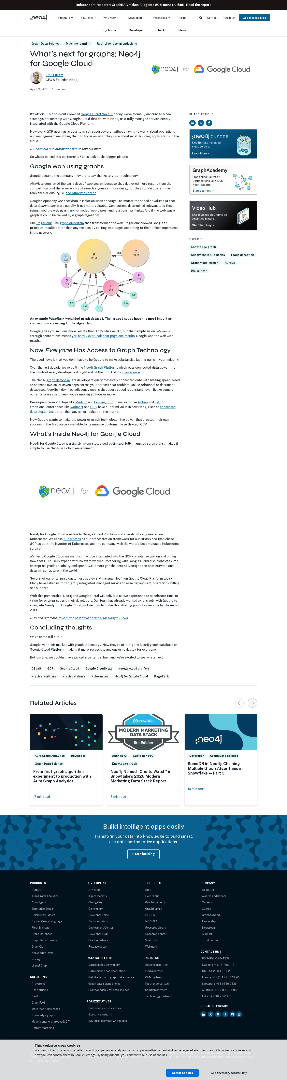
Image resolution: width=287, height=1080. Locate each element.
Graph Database (42, 934)
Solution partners (156, 990)
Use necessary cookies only (229, 1073)
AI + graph (94, 889)
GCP (50, 668)
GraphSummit (153, 908)
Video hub (151, 940)
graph (71, 210)
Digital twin (199, 270)
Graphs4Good (211, 915)
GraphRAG (38, 1002)
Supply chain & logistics (208, 255)
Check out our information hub (55, 149)
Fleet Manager (41, 927)
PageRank (44, 223)
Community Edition (43, 915)
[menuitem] (65, 17)
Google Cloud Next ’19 (97, 114)
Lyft (158, 402)
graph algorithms (44, 676)
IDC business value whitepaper (107, 1020)
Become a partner (156, 964)
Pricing (36, 959)
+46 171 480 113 (223, 964)
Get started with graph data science (111, 977)
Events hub (152, 896)
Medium (81, 402)
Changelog (95, 902)
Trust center (210, 940)
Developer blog (98, 934)
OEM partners (154, 977)
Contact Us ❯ (211, 951)
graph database (58, 380)
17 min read (41, 797)
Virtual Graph (40, 965)
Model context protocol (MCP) (51, 1021)
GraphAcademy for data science (108, 990)
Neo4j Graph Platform (100, 367)
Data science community (104, 964)
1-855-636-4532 (218, 958)
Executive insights (100, 1014)
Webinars (151, 946)
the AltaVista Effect (81, 193)
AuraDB (230, 262)
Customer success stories (104, 1008)
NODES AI (151, 921)
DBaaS (36, 668)
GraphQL (37, 946)
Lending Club (103, 402)
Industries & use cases (46, 1009)
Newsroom (209, 927)
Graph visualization (204, 262)
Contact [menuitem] (212, 17)
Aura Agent (39, 902)
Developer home (98, 915)
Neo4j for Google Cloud (131, 676)
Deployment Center (100, 927)
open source (131, 372)
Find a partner (154, 971)
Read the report (198, 5)
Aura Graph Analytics (45, 896)
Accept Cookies (182, 1073)
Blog (148, 889)
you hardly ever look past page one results (103, 336)
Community (95, 908)
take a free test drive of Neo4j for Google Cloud (93, 618)
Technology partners (158, 996)
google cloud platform (134, 668)
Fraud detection (242, 255)
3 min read (118, 797)
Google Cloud (69, 668)
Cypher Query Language (47, 921)
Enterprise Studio (43, 908)
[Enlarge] (175, 243)
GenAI (35, 996)
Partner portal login (157, 983)
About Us (208, 889)
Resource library (155, 927)
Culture (206, 908)
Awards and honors (214, 896)
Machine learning (78, 43)
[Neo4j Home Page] (38, 18)
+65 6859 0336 (226, 983)
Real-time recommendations (117, 43)
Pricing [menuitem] (182, 17)
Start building (143, 854)
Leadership (209, 921)
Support (207, 934)
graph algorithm (72, 223)
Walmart (76, 407)
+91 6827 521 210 (220, 996)
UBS (93, 407)
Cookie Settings (85, 1055)
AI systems (38, 983)
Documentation (98, 921)
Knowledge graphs (44, 1015)
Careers (207, 902)
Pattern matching (43, 1027)
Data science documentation (106, 971)
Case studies (40, 990)
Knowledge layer (42, 952)
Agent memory (97, 896)
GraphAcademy (98, 940)
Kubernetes (72, 539)
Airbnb (143, 402)
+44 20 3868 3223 (219, 971)
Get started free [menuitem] (254, 17)
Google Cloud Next (98, 668)
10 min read (196, 789)
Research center (155, 934)
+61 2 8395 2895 (226, 990)
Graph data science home (104, 983)
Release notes (97, 946)
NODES (150, 915)
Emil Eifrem (54, 75)
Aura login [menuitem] (229, 17)
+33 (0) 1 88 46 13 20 (225, 977)
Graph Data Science (46, 43)
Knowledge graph (203, 247)
